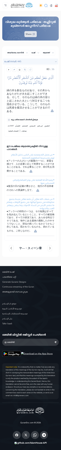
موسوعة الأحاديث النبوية (12, 308)
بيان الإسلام (7, 318)
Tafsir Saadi (7, 323)
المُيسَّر (17, 125)
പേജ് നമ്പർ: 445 (12, 61)
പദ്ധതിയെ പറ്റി (9, 277)
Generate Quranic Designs (14, 282)
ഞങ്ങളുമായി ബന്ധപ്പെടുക (15, 292)
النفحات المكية (13, 131)
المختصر (25, 125)
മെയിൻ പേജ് (8, 272)
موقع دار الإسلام (9, 303)
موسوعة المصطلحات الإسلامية (15, 313)
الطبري (47, 125)
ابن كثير (40, 125)
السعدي (32, 125)
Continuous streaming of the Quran (18, 287)
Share (29, 34)
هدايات (24, 131)
